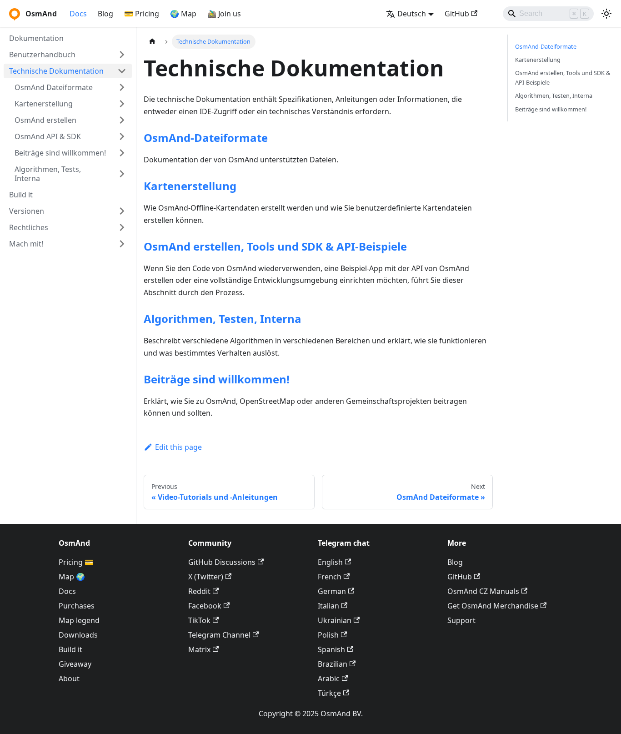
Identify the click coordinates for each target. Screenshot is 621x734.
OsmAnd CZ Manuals (483, 591)
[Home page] (152, 42)
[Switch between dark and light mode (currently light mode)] (606, 13)
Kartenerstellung (190, 185)
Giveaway (75, 664)
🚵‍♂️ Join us (224, 14)
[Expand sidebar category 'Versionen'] (122, 211)
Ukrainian (334, 620)
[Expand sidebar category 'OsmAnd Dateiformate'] (122, 87)
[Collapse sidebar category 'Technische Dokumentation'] (122, 71)
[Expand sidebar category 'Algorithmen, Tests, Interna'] (122, 174)
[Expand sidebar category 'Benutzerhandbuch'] (122, 54)
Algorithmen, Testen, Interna (222, 318)
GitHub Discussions (221, 562)
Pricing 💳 (76, 562)
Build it (70, 649)
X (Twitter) (205, 577)
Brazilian (332, 664)
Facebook (204, 606)
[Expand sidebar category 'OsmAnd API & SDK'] (122, 136)
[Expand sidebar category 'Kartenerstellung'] (122, 103)
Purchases (77, 606)
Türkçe (329, 693)
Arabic (329, 679)
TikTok (199, 620)
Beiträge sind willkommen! (217, 379)
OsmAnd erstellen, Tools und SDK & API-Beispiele (275, 246)
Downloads (78, 635)
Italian (328, 606)
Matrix (199, 649)
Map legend (79, 620)
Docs (78, 14)
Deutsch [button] (411, 14)
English (330, 562)
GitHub (457, 14)
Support (461, 620)
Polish (328, 635)
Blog (105, 14)
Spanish (331, 649)
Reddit (199, 591)
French (329, 577)
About (69, 679)
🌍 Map (183, 14)
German (332, 591)
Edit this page (178, 447)
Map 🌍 (72, 577)
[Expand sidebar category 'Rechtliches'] (122, 227)
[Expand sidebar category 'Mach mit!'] (122, 243)
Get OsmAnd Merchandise (492, 606)
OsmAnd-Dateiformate (206, 137)
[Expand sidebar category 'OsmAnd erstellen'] (122, 120)
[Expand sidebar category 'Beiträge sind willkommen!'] (122, 153)
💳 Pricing (141, 14)
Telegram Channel (219, 635)
